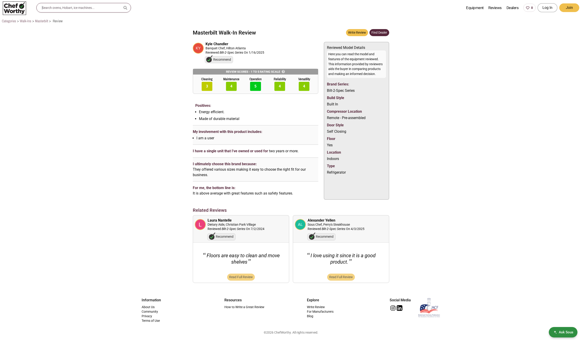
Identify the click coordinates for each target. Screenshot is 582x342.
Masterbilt (41, 20)
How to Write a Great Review (244, 307)
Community (150, 311)
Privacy (147, 316)
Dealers (513, 7)
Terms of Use (151, 320)
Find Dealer (379, 32)
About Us (148, 307)
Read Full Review (241, 277)
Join (569, 7)
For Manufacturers (320, 311)
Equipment (475, 7)
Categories (9, 20)
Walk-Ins (25, 20)
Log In (547, 7)
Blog (310, 316)
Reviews (495, 7)
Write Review (357, 32)
